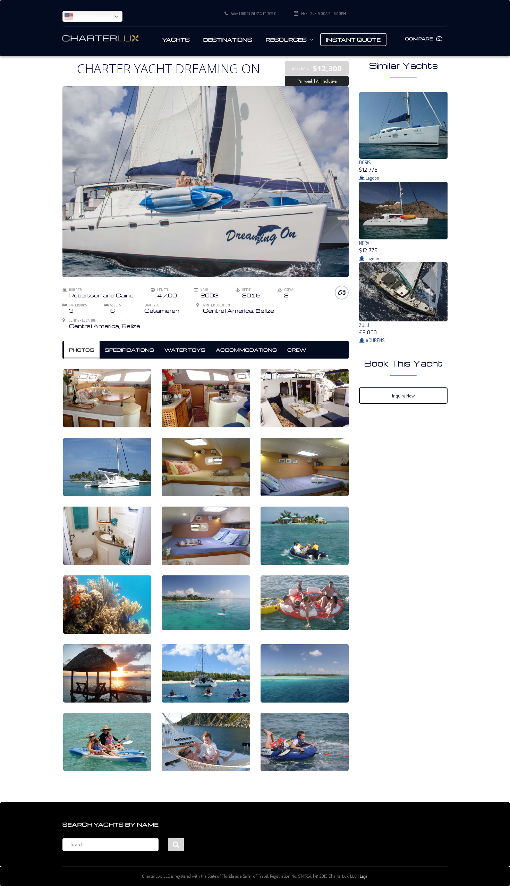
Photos (81, 350)
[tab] (82, 350)
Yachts (176, 39)
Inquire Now (403, 396)
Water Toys (184, 350)
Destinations (227, 39)
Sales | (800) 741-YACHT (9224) (254, 13)
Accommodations (246, 350)
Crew (296, 350)
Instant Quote (353, 39)
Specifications (129, 350)
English (80, 16)
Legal (364, 876)
